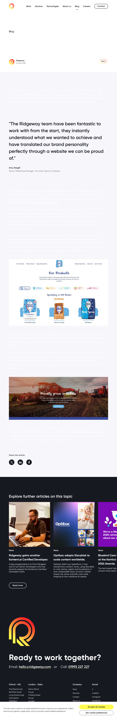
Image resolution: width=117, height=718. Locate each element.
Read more (18, 585)
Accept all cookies (96, 707)
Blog (77, 6)
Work (28, 6)
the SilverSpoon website (44, 202)
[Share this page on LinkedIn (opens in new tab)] (20, 462)
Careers (86, 6)
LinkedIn (95, 693)
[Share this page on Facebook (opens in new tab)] (29, 462)
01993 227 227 (78, 667)
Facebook (96, 701)
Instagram (96, 697)
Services (39, 6)
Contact (101, 6)
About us (67, 6)
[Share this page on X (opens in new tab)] (11, 462)
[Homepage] (11, 6)
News (103, 61)
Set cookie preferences (96, 712)
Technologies (53, 6)
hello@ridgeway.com (35, 667)
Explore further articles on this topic (40, 496)
